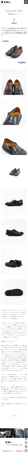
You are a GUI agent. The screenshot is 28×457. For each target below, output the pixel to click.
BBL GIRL (26, 450)
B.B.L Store (26, 439)
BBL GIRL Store (26, 446)
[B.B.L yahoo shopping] (7, 452)
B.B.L (6, 2)
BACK (14, 416)
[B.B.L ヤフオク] (20, 452)
